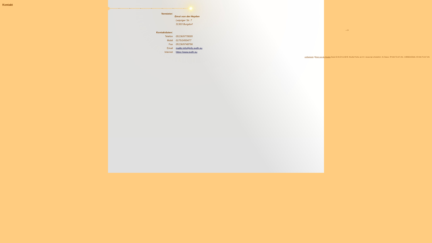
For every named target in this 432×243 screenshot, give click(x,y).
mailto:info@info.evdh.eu (189, 48)
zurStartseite (309, 57)
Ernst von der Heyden (323, 57)
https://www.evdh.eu (186, 52)
